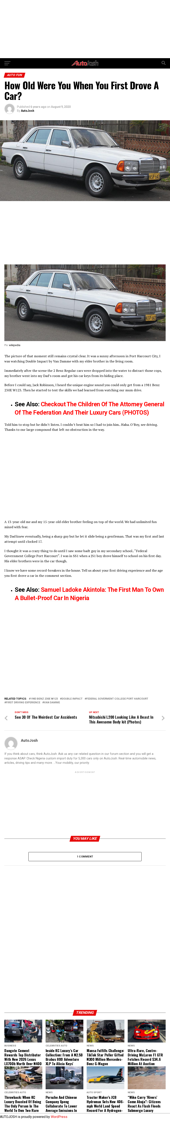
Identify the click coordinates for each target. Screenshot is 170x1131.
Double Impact (37, 361)
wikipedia (14, 345)
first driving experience (126, 570)
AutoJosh (27, 110)
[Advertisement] (85, 29)
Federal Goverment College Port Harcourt (117, 699)
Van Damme (62, 361)
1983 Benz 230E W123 (44, 699)
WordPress (59, 1117)
